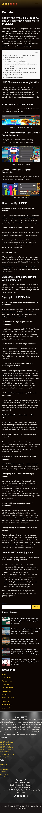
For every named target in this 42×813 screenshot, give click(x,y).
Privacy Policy (4, 769)
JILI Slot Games (7, 688)
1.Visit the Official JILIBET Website (18, 62)
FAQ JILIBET (4, 752)
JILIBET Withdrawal (6, 747)
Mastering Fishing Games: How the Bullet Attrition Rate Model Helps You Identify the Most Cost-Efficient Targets (25, 631)
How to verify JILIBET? (12, 70)
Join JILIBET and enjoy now (14, 77)
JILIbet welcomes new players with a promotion (20, 72)
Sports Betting (7, 704)
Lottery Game (6, 691)
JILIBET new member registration (16, 60)
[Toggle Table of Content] (35, 52)
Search (4, 603)
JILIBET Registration (7, 742)
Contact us (4, 767)
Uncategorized (7, 708)
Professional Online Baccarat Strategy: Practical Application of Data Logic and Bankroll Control (24, 621)
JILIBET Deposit (5, 744)
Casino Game (6, 678)
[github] (21, 796)
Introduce (3, 764)
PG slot (4, 694)
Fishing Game (7, 681)
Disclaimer (3, 772)
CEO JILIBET (4, 777)
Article (4, 674)
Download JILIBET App (8, 754)
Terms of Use (4, 774)
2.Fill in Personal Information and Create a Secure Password (23, 65)
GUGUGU (5, 684)
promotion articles (8, 698)
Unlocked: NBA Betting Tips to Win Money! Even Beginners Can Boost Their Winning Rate (25, 662)
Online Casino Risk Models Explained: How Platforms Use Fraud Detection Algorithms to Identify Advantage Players (25, 641)
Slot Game (5, 701)
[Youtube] (18, 796)
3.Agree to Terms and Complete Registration (21, 68)
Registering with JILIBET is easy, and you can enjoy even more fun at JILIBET (19, 56)
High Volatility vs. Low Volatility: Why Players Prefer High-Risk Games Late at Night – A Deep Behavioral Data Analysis (25, 651)
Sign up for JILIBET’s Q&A (13, 75)
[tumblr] (27, 796)
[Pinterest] (24, 796)
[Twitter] (15, 796)
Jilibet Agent (4, 757)
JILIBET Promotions (7, 749)
